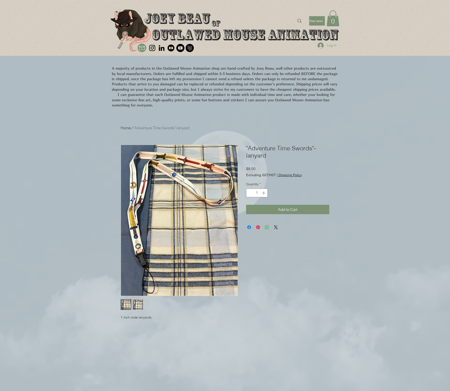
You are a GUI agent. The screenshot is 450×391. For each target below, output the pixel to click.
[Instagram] (152, 48)
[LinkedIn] (162, 48)
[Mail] (142, 48)
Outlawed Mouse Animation (245, 34)
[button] (333, 18)
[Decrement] (250, 193)
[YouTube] (180, 48)
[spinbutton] (257, 193)
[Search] (299, 21)
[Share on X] (276, 227)
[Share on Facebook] (249, 227)
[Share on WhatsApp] (267, 227)
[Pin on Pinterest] (258, 227)
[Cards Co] (190, 48)
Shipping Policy (290, 175)
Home (126, 127)
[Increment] (264, 193)
